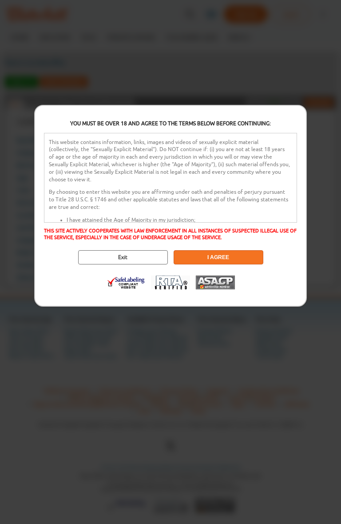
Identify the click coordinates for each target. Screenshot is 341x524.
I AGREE (218, 257)
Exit (122, 257)
